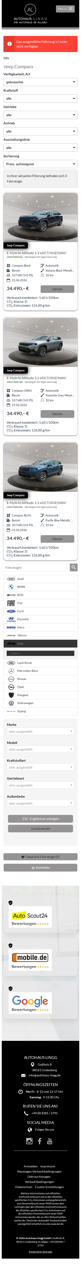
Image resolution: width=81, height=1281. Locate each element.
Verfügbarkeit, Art (16, 74)
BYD (20, 595)
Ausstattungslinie (16, 139)
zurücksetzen (40, 828)
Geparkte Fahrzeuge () (43, 857)
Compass (15, 653)
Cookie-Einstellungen (49, 1187)
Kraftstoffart (16, 760)
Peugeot (22, 695)
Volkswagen (25, 703)
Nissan (21, 678)
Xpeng (21, 711)
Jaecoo (22, 635)
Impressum (47, 1166)
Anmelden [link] (43, 867)
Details (57, 289)
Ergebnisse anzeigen (40, 819)
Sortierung (11, 156)
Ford (20, 611)
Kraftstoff (10, 90)
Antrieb (9, 123)
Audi (20, 579)
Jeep (20, 643)
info (6, 58)
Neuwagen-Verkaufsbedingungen (39, 1171)
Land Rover (24, 662)
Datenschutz (23, 1187)
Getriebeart (15, 778)
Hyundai (23, 619)
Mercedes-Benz (27, 670)
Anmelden (31, 1166)
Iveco (20, 627)
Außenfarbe (16, 796)
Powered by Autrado (40, 1251)
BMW (21, 587)
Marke (11, 724)
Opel (20, 687)
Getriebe (9, 107)
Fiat (19, 603)
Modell (12, 743)
